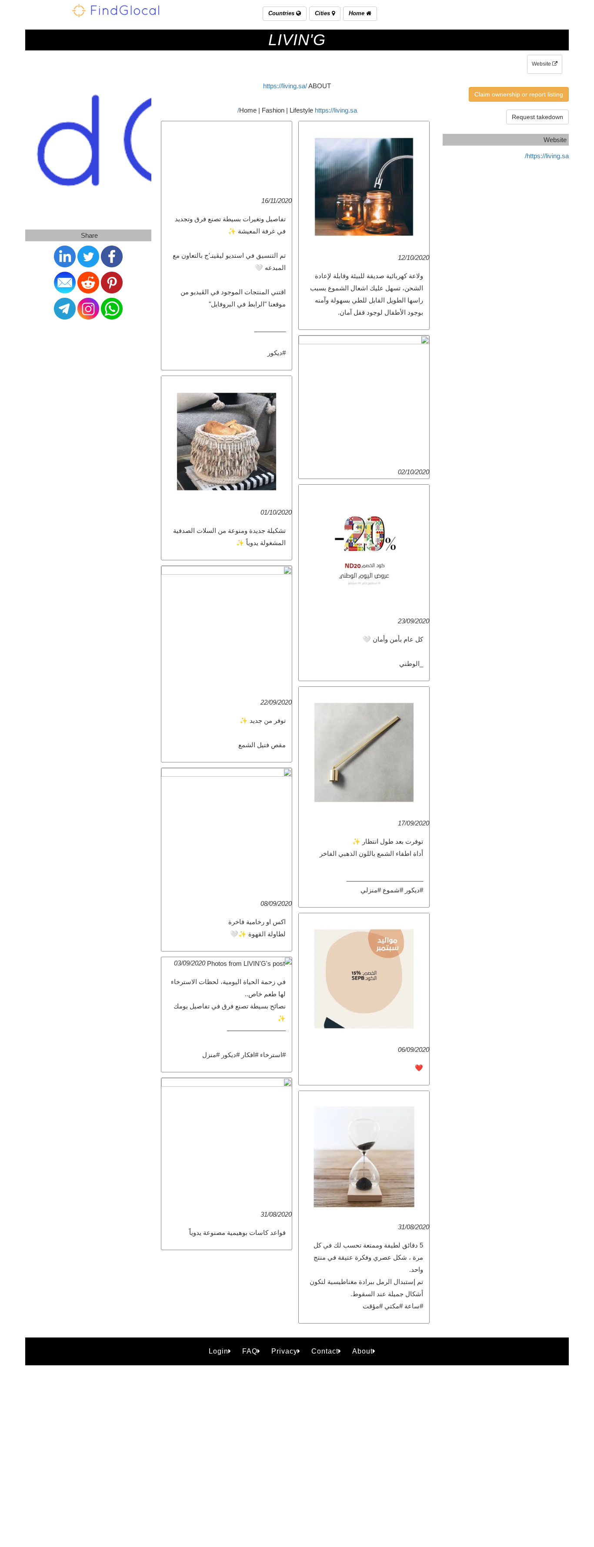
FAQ (249, 1351)
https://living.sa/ (285, 86)
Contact (324, 1351)
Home (357, 13)
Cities (323, 13)
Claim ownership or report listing (518, 94)
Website (542, 64)
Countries (282, 13)
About (362, 1351)
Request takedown (537, 116)
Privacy (284, 1351)
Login (218, 1351)
